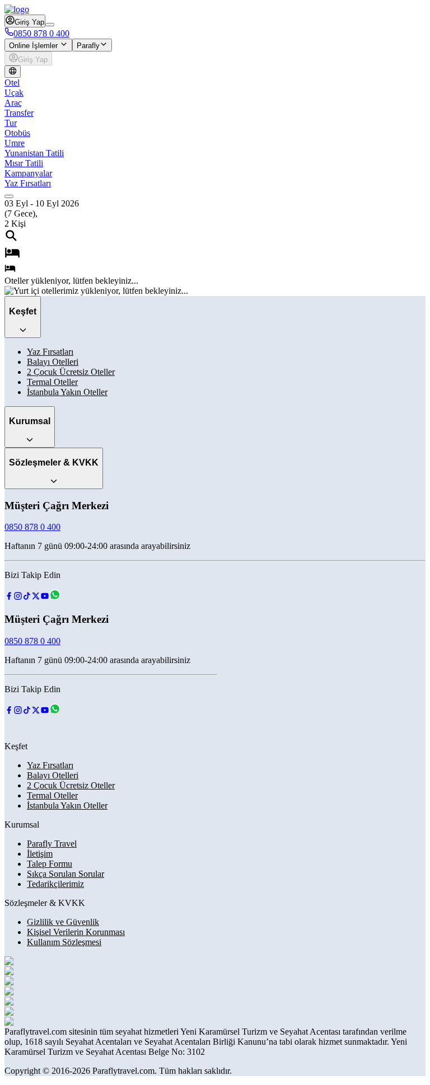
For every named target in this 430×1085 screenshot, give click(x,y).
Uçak (14, 92)
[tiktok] (26, 597)
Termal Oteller (52, 382)
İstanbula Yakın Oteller (67, 392)
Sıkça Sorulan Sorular (65, 874)
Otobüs (17, 133)
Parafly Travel (52, 843)
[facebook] (8, 597)
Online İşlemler (34, 45)
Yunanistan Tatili (34, 153)
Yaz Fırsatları (27, 183)
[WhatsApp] (54, 597)
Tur (10, 123)
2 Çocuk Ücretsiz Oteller (71, 372)
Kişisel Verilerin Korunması (76, 932)
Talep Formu (49, 863)
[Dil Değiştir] (12, 71)
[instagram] (17, 597)
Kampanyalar (28, 173)
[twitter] (35, 597)
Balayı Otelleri (52, 362)
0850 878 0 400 (41, 33)
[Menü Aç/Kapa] (49, 24)
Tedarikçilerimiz (55, 884)
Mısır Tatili (23, 163)
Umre (14, 143)
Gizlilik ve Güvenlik (63, 922)
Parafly (88, 45)
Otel (12, 82)
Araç (13, 102)
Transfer (19, 113)
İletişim (40, 853)
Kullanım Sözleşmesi (64, 942)
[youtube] (44, 597)
